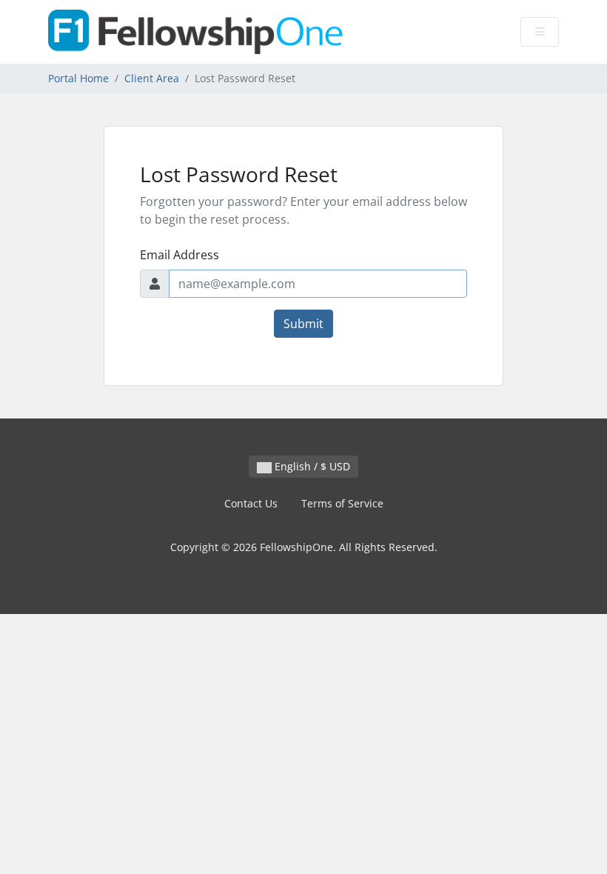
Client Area (151, 78)
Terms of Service (342, 503)
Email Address (179, 255)
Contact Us (251, 503)
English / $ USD (311, 466)
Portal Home (78, 78)
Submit (303, 324)
